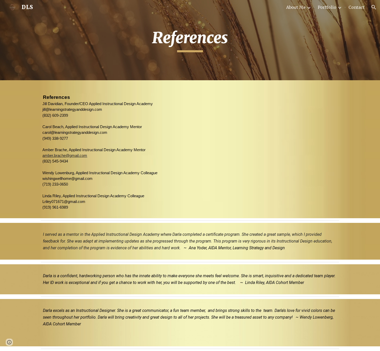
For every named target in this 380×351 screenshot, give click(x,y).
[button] (374, 7)
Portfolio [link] (327, 7)
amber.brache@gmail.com (64, 155)
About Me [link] (296, 7)
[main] (190, 40)
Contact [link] (356, 7)
